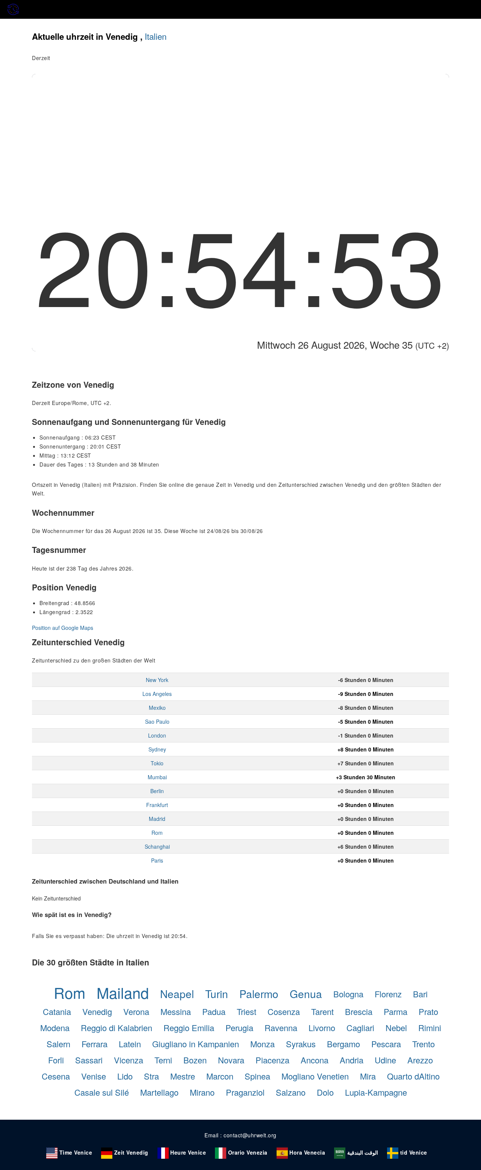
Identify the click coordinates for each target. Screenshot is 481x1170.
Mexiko (157, 707)
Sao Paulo (157, 721)
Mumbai (157, 777)
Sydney (157, 749)
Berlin (157, 791)
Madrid (157, 818)
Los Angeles (157, 693)
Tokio (157, 763)
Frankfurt (157, 805)
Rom (157, 832)
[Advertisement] (240, 130)
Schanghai (157, 846)
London (157, 735)
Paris (157, 860)
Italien (155, 36)
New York (157, 680)
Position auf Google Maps (62, 627)
